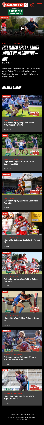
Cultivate (24, 419)
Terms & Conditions (27, 414)
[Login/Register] (32, 5)
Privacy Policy (15, 414)
